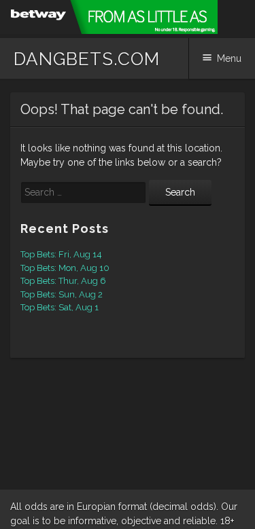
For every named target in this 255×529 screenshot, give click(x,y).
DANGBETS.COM (87, 59)
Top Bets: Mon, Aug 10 (64, 268)
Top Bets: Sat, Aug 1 (59, 307)
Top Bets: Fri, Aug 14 (61, 254)
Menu (229, 58)
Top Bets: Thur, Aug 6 (63, 281)
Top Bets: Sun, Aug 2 (61, 294)
